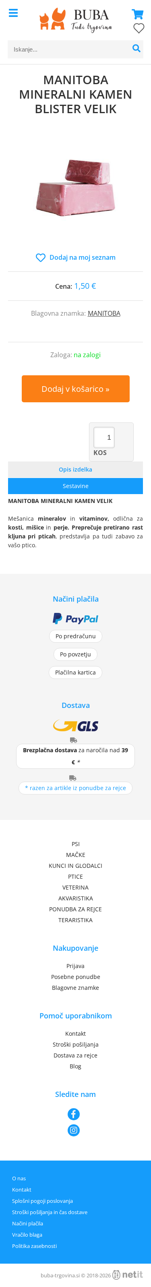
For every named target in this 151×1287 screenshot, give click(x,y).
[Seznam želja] (131, 29)
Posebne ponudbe (75, 977)
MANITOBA (104, 313)
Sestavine (76, 486)
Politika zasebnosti (34, 1246)
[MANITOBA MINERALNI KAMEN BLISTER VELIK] (75, 192)
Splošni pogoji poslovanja (42, 1200)
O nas (19, 1178)
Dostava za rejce (75, 1055)
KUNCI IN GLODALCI (75, 865)
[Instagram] (75, 1130)
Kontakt (75, 1033)
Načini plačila (27, 1223)
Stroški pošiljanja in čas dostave (49, 1212)
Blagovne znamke (75, 987)
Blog (75, 1066)
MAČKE (75, 855)
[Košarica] (135, 14)
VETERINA (75, 887)
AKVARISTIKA (75, 898)
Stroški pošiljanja (76, 1044)
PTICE (75, 876)
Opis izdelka (75, 469)
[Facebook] (75, 1114)
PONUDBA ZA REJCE (75, 909)
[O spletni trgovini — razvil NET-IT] (127, 1275)
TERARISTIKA (75, 920)
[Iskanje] (136, 49)
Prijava (75, 966)
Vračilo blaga (27, 1234)
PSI (76, 844)
